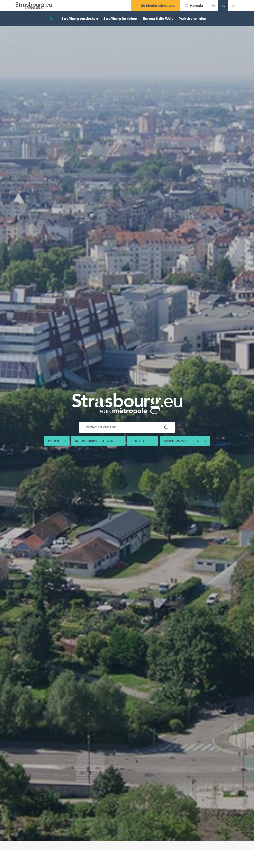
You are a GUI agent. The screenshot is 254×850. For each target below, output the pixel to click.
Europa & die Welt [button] (158, 18)
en (233, 5)
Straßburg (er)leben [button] (120, 18)
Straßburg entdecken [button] (79, 18)
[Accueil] (33, 5)
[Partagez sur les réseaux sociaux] (243, 839)
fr (213, 5)
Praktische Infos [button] (192, 18)
